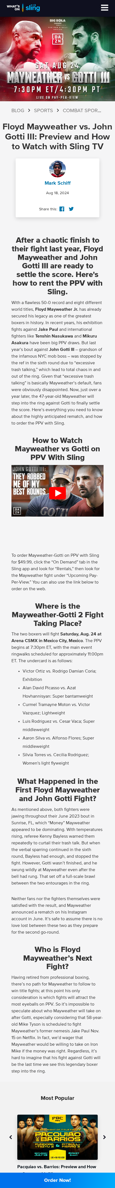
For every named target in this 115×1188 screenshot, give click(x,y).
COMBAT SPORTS (83, 110)
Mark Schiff (58, 183)
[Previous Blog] (10, 1137)
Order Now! (57, 1180)
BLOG (17, 110)
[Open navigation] (104, 8)
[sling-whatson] (23, 11)
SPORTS (43, 110)
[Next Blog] (104, 1137)
